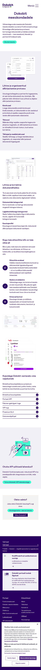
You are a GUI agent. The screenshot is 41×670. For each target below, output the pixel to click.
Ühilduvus (6, 610)
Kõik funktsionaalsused (10, 613)
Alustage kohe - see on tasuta (20, 510)
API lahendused (8, 620)
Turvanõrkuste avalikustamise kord (27, 611)
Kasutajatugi (25, 619)
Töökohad (24, 604)
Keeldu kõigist (11, 658)
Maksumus (6, 607)
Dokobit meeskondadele (10, 604)
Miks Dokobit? (20, 515)
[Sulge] (37, 624)
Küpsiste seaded (20, 663)
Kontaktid (24, 607)
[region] (21, 644)
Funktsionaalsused (9, 601)
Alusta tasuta (9, 42)
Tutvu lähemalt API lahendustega (16, 482)
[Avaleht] (8, 6)
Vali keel (6, 542)
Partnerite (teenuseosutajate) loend (15, 653)
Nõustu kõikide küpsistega (28, 658)
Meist (23, 601)
